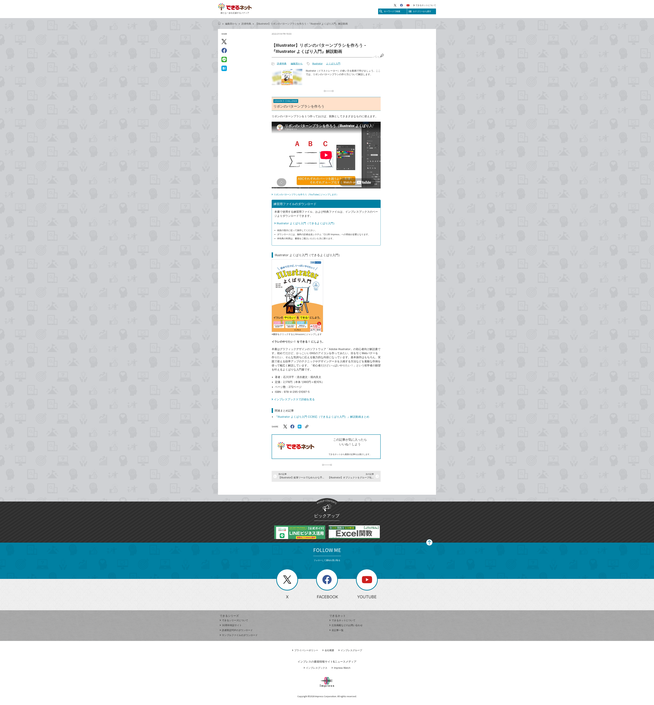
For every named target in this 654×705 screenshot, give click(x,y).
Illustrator (317, 63)
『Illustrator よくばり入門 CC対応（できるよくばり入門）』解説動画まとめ (322, 416)
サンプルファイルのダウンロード (240, 635)
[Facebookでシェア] (224, 50)
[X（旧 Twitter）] (395, 5)
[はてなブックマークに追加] (224, 68)
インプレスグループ (351, 650)
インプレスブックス (316, 667)
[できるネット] (219, 23)
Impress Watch (342, 667)
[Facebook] (401, 5)
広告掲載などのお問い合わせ (347, 625)
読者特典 (246, 23)
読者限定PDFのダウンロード (237, 630)
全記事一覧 (338, 630)
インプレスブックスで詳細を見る (294, 399)
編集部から (231, 23)
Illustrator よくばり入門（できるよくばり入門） (306, 223)
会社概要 (329, 650)
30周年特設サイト (232, 625)
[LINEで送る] (224, 59)
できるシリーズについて (235, 620)
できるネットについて (426, 5)
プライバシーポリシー (306, 650)
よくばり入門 (333, 63)
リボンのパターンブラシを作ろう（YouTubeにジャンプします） (306, 194)
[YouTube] (408, 5)
